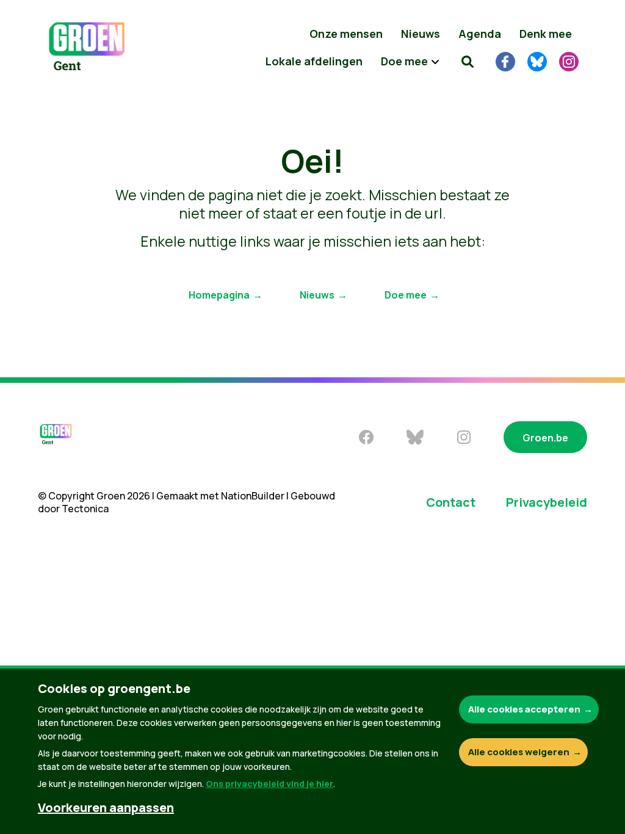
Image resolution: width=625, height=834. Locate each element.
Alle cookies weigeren (518, 751)
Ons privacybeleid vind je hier (269, 783)
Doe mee (406, 295)
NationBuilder (252, 495)
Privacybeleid (546, 502)
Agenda (479, 33)
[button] (467, 61)
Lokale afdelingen (314, 61)
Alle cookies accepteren (524, 709)
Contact (450, 502)
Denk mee (545, 33)
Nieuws (420, 33)
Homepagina (219, 295)
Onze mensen (346, 33)
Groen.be (545, 437)
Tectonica (85, 508)
